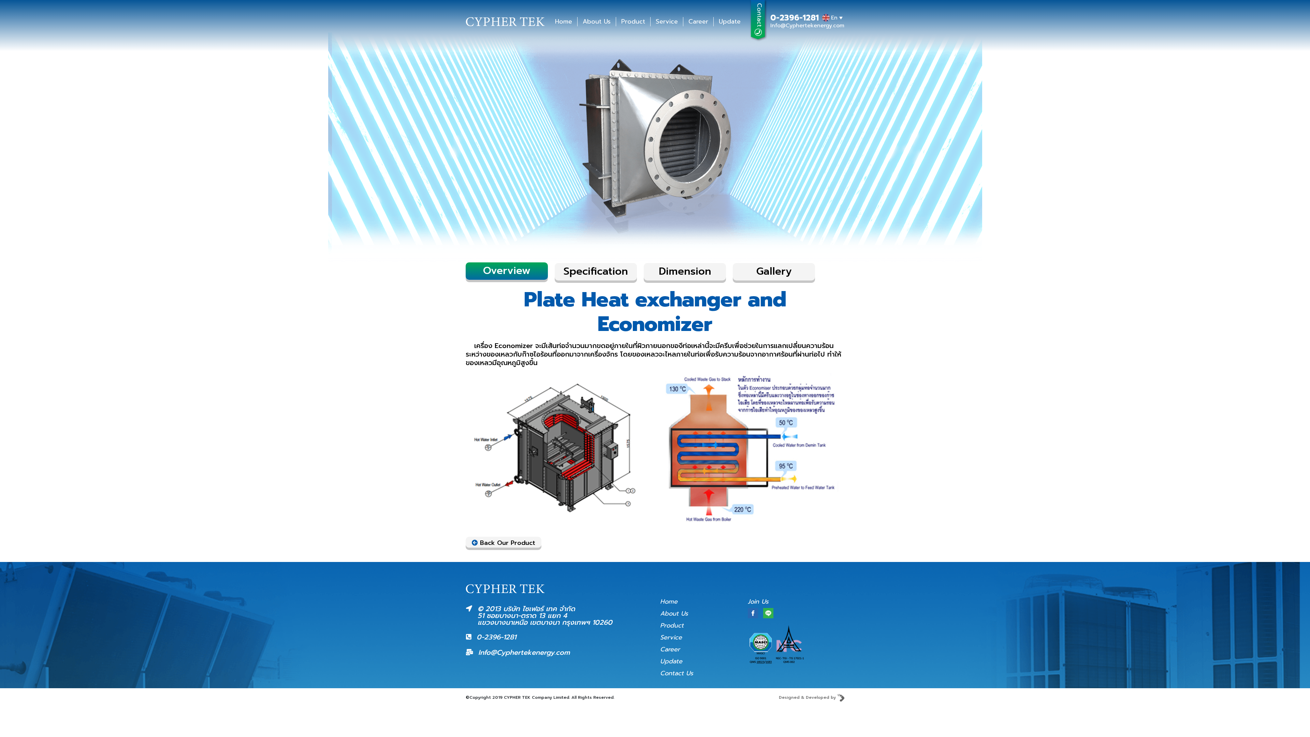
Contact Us (676, 673)
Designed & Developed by (808, 697)
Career (698, 21)
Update (730, 21)
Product (633, 21)
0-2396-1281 (794, 18)
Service (667, 21)
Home (563, 21)
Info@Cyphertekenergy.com (807, 25)
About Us (597, 21)
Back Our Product (506, 543)
